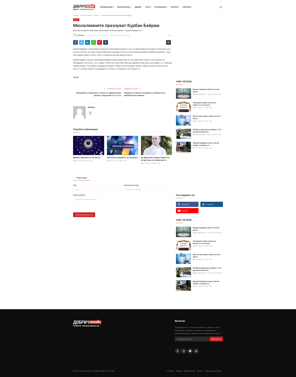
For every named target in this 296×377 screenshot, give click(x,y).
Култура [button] (174, 7)
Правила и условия (213, 371)
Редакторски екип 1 (200, 94)
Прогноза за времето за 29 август (122, 157)
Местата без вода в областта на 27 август (207, 117)
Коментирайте (79, 195)
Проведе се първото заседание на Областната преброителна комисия (144, 94)
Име (75, 185)
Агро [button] (147, 7)
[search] (221, 7)
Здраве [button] (137, 7)
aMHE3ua (91, 107)
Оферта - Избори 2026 (185, 371)
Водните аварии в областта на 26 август (206, 90)
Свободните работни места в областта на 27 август (204, 104)
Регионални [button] (160, 7)
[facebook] (177, 351)
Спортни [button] (187, 7)
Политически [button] (123, 7)
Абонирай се (216, 339)
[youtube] (190, 351)
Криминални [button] (106, 7)
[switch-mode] (221, 1)
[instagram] (183, 351)
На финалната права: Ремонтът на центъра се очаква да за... (155, 158)
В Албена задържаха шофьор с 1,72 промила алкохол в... (207, 130)
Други (97, 15)
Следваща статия (131, 89)
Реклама (170, 371)
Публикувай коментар (84, 215)
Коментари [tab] (82, 177)
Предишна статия (114, 89)
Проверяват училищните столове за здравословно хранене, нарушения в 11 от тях (98, 94)
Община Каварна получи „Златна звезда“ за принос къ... (206, 144)
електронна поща (131, 185)
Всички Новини (86, 15)
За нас (200, 371)
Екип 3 (75, 161)
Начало (76, 15)
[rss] (196, 351)
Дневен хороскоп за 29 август (87, 157)
